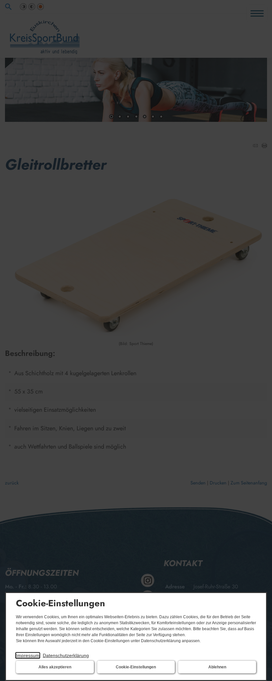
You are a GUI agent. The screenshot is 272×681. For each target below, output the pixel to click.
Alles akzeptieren (54, 667)
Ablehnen (217, 667)
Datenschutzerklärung (66, 655)
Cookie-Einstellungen (136, 667)
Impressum (27, 655)
